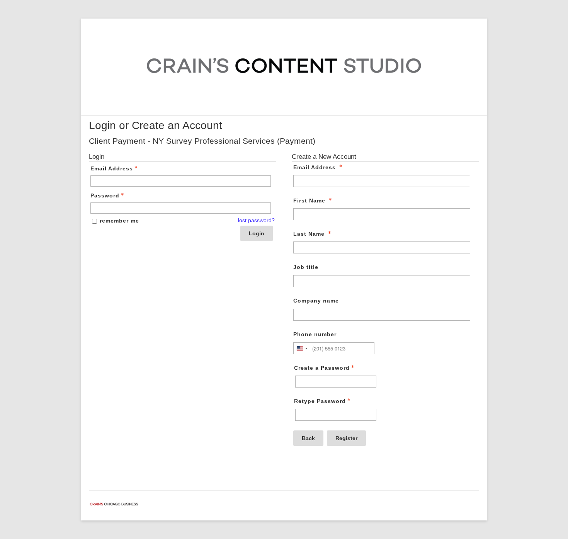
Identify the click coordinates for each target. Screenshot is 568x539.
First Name (309, 200)
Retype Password (320, 401)
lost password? (256, 220)
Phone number (315, 334)
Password (104, 195)
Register (346, 438)
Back (308, 438)
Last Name (309, 234)
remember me (119, 221)
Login (256, 233)
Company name (316, 301)
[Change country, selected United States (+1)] (302, 348)
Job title (305, 267)
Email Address (111, 168)
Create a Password (322, 368)
